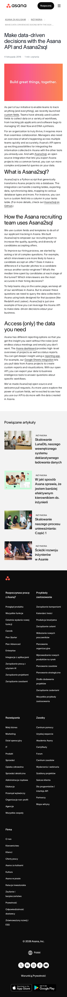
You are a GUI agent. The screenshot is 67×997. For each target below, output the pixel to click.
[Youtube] (46, 965)
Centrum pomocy (44, 727)
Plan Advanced (13, 644)
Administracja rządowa (17, 780)
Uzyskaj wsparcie (44, 734)
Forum (39, 753)
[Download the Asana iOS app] (21, 987)
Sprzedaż (10, 760)
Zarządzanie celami (46, 626)
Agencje (10, 806)
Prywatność (11, 902)
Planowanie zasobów (46, 666)
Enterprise (11, 650)
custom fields (11, 114)
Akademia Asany (44, 740)
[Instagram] (33, 965)
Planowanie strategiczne (48, 672)
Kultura (9, 872)
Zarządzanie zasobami (17, 681)
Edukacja (10, 786)
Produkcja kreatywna (46, 620)
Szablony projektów (45, 773)
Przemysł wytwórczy (15, 793)
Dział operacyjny (14, 740)
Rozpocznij (45, 6)
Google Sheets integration (39, 359)
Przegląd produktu (14, 607)
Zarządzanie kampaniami (48, 607)
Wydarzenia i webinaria (47, 767)
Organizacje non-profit (17, 799)
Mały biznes (11, 727)
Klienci (9, 852)
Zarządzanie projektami (17, 675)
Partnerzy (41, 797)
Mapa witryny (42, 804)
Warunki (25, 975)
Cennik (9, 631)
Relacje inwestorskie (16, 885)
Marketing (11, 734)
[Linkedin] (27, 965)
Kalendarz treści (44, 613)
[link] (15, 20)
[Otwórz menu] (59, 5)
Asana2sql (40, 154)
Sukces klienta (43, 780)
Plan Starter (11, 637)
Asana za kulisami (14, 865)
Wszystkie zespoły (14, 813)
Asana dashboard (26, 348)
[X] (21, 965)
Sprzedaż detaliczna (16, 773)
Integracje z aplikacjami (17, 657)
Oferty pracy (12, 859)
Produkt (9, 753)
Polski (37, 952)
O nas (8, 839)
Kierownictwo (12, 845)
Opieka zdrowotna (15, 767)
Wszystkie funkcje (14, 613)
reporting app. (52, 356)
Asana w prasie (13, 878)
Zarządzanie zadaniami (47, 690)
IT (6, 747)
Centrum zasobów (45, 760)
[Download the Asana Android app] (44, 987)
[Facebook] (40, 965)
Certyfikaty (41, 747)
